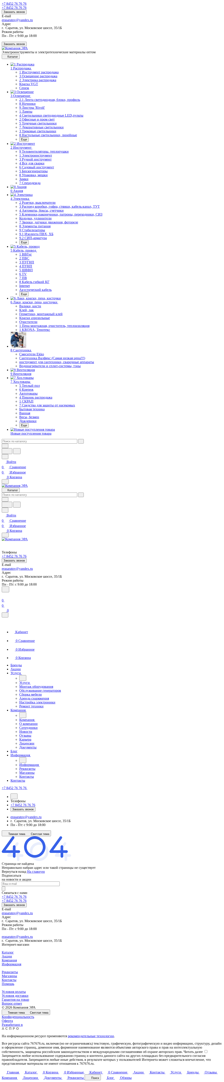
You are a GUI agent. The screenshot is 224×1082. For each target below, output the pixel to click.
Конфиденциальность (18, 1017)
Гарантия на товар (15, 999)
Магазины (9, 976)
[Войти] (4, 595)
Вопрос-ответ (12, 1003)
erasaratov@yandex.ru (17, 20)
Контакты (9, 980)
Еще (24, 139)
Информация (11, 964)
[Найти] (17, 451)
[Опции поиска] (5, 446)
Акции (7, 956)
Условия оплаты (14, 992)
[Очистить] (81, 441)
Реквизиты (10, 972)
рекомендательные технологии (91, 1036)
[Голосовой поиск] (7, 451)
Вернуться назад (14, 871)
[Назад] (22, 678)
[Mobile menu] (5, 535)
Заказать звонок (14, 12)
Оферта (7, 1021)
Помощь (8, 984)
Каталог (8, 952)
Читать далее (193, 1052)
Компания (9, 960)
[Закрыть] (5, 614)
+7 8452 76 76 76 (14, 3)
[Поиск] (5, 589)
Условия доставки (15, 995)
